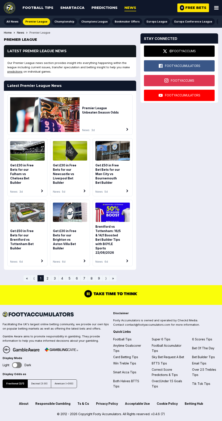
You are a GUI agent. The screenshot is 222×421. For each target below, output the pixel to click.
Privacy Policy (107, 403)
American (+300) (64, 383)
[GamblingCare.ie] (61, 350)
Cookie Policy (167, 403)
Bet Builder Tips (203, 357)
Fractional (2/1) (15, 383)
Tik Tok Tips (201, 383)
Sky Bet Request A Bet (168, 357)
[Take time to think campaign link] (111, 297)
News (130, 8)
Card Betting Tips (125, 357)
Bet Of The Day (203, 348)
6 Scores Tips (202, 339)
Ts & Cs (83, 403)
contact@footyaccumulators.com (147, 324)
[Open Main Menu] (216, 8)
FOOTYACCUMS (182, 80)
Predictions (104, 8)
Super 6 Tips (161, 339)
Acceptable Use (137, 403)
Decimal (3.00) (39, 383)
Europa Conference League (193, 21)
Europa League (157, 21)
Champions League (94, 21)
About (23, 403)
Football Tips (38, 8)
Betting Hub (194, 403)
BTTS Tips (159, 363)
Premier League (36, 21)
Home (8, 32)
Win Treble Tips (124, 363)
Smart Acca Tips (124, 372)
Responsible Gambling (52, 403)
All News (12, 21)
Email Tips (199, 363)
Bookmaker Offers (127, 21)
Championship (64, 21)
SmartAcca (72, 8)
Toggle (17, 365)
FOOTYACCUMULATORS (182, 66)
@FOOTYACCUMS (182, 51)
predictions (15, 71)
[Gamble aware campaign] (26, 349)
